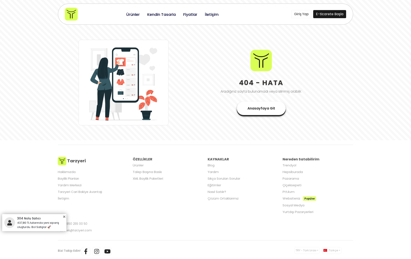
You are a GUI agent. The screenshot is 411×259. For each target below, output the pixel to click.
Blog (211, 165)
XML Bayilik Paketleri (148, 178)
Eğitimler (214, 185)
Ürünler (138, 165)
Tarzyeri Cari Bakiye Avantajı (80, 191)
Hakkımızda (67, 172)
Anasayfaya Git (261, 108)
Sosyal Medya (293, 205)
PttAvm (289, 191)
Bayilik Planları (68, 178)
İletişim (63, 198)
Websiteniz (299, 198)
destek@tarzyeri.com (76, 230)
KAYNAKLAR (218, 159)
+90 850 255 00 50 (73, 224)
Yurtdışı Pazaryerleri (298, 212)
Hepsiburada (293, 172)
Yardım (213, 172)
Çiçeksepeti (292, 185)
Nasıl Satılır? (217, 191)
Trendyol (289, 165)
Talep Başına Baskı (147, 172)
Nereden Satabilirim (301, 159)
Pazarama (291, 178)
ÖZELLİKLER (142, 159)
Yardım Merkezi (70, 185)
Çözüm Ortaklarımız (223, 198)
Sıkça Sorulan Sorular (224, 178)
